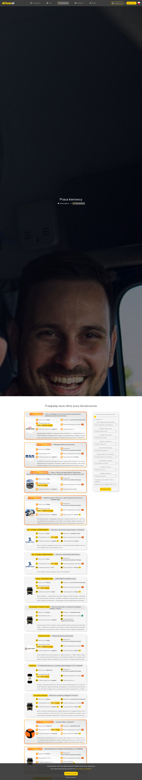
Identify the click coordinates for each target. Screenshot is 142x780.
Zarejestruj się (118, 3)
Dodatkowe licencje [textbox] (100, 469)
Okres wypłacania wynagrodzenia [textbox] (104, 425)
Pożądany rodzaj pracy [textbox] (100, 444)
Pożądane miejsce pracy (105, 428)
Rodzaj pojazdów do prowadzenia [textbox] (103, 457)
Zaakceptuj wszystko (71, 773)
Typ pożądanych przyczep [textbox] (101, 463)
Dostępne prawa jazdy (105, 435)
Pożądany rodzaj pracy (105, 441)
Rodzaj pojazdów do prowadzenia (105, 454)
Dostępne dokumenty (105, 473)
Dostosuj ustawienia (71, 777)
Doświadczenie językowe (105, 448)
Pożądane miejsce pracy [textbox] (101, 431)
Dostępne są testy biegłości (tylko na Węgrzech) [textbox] (105, 484)
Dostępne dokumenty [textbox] (100, 476)
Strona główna (64, 203)
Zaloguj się (132, 3)
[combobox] (105, 424)
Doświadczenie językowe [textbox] (101, 450)
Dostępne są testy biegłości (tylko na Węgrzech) (104, 480)
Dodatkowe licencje (105, 467)
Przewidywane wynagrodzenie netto (105, 414)
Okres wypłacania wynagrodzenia (105, 422)
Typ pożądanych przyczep (105, 460)
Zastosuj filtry (106, 489)
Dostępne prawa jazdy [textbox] (101, 437)
